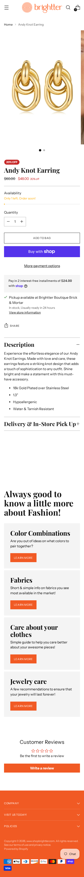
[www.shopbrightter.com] (42, 7)
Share (15, 325)
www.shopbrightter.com (40, 841)
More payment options (42, 266)
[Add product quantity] (8, 221)
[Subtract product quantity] (22, 221)
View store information (25, 312)
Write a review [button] (42, 768)
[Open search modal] (68, 7)
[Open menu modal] (6, 7)
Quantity (11, 212)
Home (8, 24)
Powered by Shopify (16, 848)
